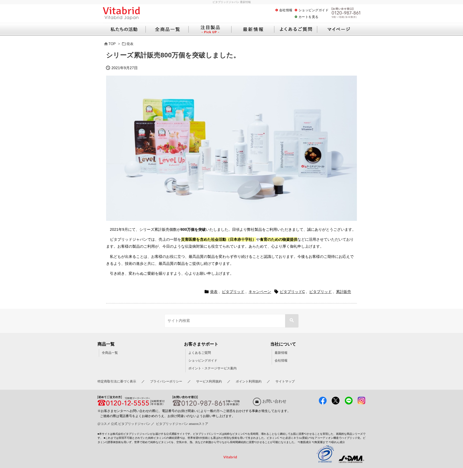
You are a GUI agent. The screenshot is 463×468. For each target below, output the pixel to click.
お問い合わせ (274, 401)
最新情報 (281, 353)
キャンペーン (260, 291)
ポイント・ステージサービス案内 (212, 368)
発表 (129, 44)
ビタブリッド (233, 291)
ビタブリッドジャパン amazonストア (182, 424)
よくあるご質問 (199, 353)
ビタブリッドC (292, 291)
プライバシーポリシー (166, 381)
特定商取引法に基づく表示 (117, 381)
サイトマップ (285, 381)
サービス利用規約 (209, 381)
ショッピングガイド (313, 10)
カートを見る (308, 17)
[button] (291, 321)
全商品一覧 (110, 353)
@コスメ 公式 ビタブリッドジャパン (124, 424)
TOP (112, 44)
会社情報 (286, 10)
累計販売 (343, 291)
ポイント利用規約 (249, 381)
